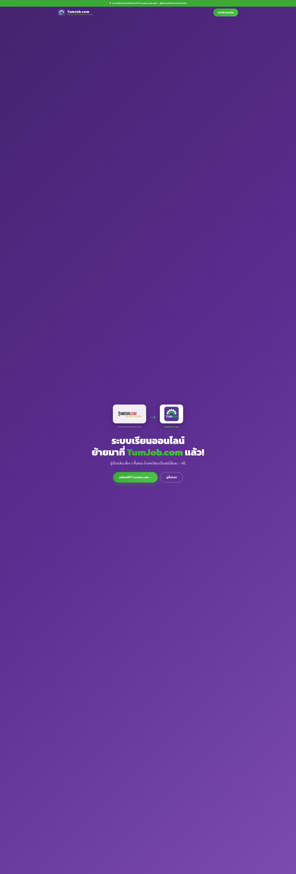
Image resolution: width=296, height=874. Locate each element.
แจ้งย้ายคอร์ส (226, 12)
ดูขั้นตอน (171, 477)
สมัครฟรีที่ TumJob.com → (135, 477)
